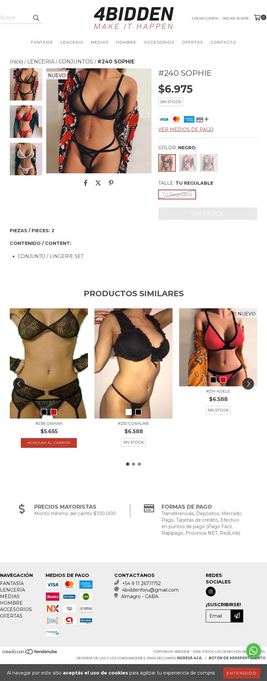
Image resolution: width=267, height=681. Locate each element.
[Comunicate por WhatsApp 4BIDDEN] (253, 650)
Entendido (242, 673)
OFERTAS (192, 42)
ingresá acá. (190, 658)
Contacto (223, 42)
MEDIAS (99, 42)
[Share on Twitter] (98, 183)
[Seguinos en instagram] (211, 591)
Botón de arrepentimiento (237, 658)
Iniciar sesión (235, 18)
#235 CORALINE (133, 423)
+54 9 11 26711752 (141, 583)
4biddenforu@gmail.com (150, 590)
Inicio (16, 62)
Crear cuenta (205, 18)
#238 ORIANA (49, 423)
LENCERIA (72, 42)
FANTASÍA (42, 42)
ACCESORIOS (159, 42)
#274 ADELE (218, 391)
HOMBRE (126, 42)
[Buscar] (35, 18)
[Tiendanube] (30, 654)
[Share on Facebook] (85, 183)
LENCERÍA (12, 590)
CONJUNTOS (76, 62)
